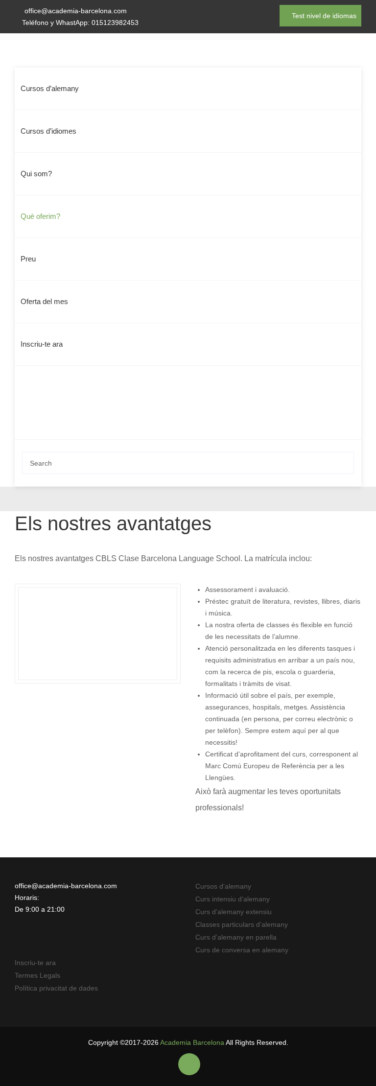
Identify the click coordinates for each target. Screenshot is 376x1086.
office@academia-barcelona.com (75, 11)
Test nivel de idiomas (323, 16)
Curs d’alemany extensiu (233, 912)
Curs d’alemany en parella (236, 937)
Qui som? (36, 173)
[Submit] (344, 463)
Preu (28, 259)
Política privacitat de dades (56, 988)
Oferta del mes (44, 301)
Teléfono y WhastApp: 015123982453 (80, 22)
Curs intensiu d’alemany (232, 899)
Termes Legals (37, 975)
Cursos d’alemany (50, 88)
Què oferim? (40, 216)
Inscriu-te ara (42, 344)
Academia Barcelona (192, 1042)
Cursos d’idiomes (48, 131)
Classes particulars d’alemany (241, 924)
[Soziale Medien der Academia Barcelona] (189, 1064)
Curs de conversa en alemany (241, 950)
